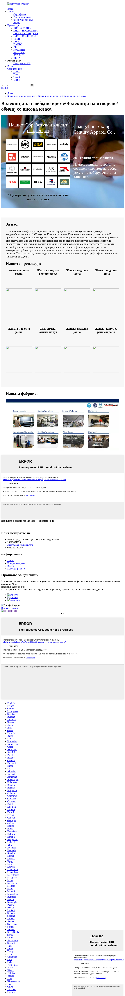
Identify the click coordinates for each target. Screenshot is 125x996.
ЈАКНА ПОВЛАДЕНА (25, 30)
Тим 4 (16, 79)
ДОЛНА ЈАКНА (22, 28)
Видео (16, 22)
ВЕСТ (16, 47)
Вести (10, 66)
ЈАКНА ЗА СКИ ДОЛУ (25, 33)
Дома (10, 9)
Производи (13, 25)
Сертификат (19, 14)
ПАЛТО (17, 44)
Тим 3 (16, 77)
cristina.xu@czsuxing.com (20, 545)
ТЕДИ (16, 39)
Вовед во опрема (22, 17)
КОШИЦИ (19, 49)
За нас (10, 11)
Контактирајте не (16, 568)
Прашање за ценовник (13, 587)
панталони (19, 52)
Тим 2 (16, 74)
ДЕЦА (16, 58)
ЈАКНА (17, 41)
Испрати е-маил (9, 608)
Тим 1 (16, 71)
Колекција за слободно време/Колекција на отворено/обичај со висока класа (46, 96)
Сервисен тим (14, 69)
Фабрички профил (23, 19)
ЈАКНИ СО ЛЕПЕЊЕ (24, 36)
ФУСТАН (18, 55)
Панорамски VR (21, 63)
